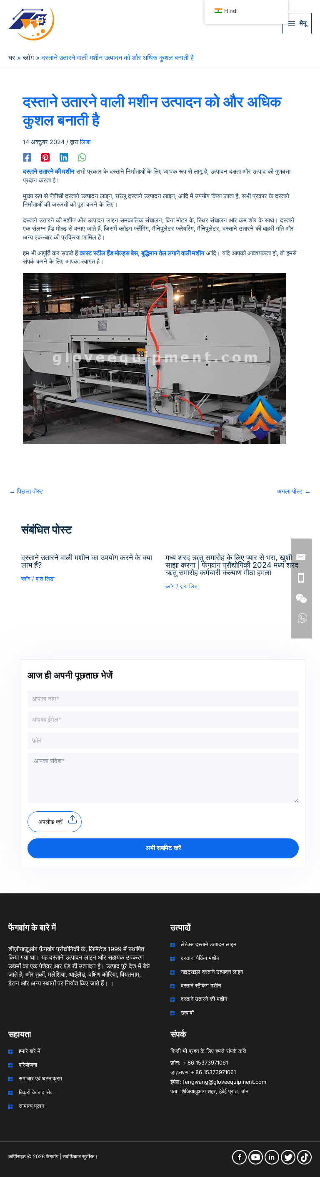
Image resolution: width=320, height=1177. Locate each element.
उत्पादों (187, 1013)
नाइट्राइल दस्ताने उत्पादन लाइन (212, 972)
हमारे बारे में (29, 1051)
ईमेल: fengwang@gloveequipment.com (218, 1082)
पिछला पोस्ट (26, 491)
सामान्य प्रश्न (31, 1106)
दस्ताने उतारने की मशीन (204, 999)
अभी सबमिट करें (163, 848)
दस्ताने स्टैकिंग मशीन (201, 985)
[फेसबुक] (27, 157)
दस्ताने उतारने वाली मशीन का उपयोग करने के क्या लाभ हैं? (86, 561)
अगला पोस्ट (294, 491)
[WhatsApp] (82, 157)
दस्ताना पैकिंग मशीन (200, 958)
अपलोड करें (50, 821)
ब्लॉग (25, 579)
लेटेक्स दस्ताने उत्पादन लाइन (208, 944)
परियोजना (28, 1065)
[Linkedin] (64, 157)
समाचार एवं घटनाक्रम (40, 1078)
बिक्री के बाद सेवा (36, 1092)
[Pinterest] (45, 157)
